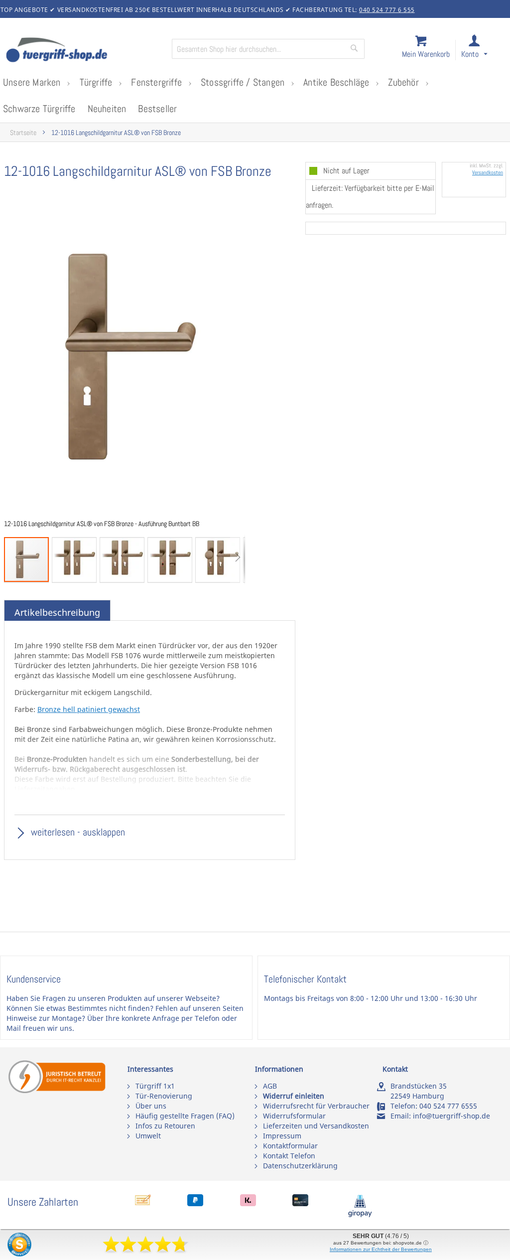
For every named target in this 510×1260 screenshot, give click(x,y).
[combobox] (268, 49)
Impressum (282, 1135)
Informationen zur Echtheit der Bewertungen (381, 1249)
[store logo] (84, 51)
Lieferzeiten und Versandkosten (316, 1125)
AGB (270, 1086)
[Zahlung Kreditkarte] (300, 1203)
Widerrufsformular (294, 1115)
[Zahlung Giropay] (360, 1215)
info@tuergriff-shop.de (451, 1115)
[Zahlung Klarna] (248, 1203)
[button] (483, 50)
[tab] (57, 613)
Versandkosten (487, 172)
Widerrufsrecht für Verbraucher (316, 1106)
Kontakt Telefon (289, 1155)
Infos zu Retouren (165, 1125)
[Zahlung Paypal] (195, 1203)
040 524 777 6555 (448, 1106)
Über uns (150, 1106)
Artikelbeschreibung (57, 612)
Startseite (23, 133)
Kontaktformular (290, 1145)
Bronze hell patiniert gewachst (88, 709)
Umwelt (148, 1135)
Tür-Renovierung (163, 1096)
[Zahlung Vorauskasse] (143, 1203)
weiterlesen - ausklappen (76, 832)
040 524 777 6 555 (387, 9)
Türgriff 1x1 (155, 1086)
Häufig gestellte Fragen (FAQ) (185, 1115)
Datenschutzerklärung (300, 1165)
